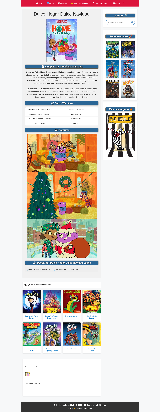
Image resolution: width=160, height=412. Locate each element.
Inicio (40, 3)
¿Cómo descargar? (102, 3)
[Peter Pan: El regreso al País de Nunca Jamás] (112, 69)
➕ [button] (74, 270)
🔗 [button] (38, 270)
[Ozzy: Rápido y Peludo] (128, 89)
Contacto (90, 405)
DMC (80, 405)
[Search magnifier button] (132, 22)
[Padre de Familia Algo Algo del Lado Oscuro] (128, 49)
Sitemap (102, 405)
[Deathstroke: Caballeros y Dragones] (112, 89)
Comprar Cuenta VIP (81, 3)
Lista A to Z (119, 3)
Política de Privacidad (65, 405)
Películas (63, 3)
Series (51, 3)
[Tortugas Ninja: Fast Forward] (112, 49)
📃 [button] (61, 270)
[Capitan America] (128, 69)
